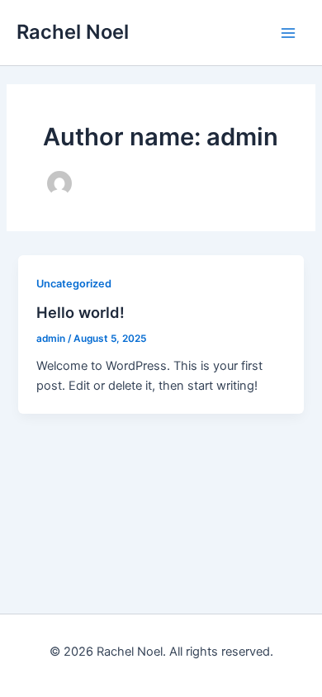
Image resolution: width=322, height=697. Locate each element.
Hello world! (80, 312)
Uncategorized (73, 283)
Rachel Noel (73, 32)
